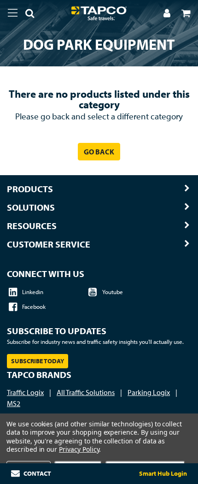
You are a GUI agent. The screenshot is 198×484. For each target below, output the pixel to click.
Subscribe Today (37, 361)
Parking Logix (149, 392)
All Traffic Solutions (86, 392)
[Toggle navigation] (12, 13)
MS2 (13, 403)
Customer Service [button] (48, 244)
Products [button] (30, 189)
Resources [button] (32, 225)
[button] (26, 14)
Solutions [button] (31, 207)
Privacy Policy (79, 449)
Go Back (99, 151)
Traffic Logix (25, 392)
